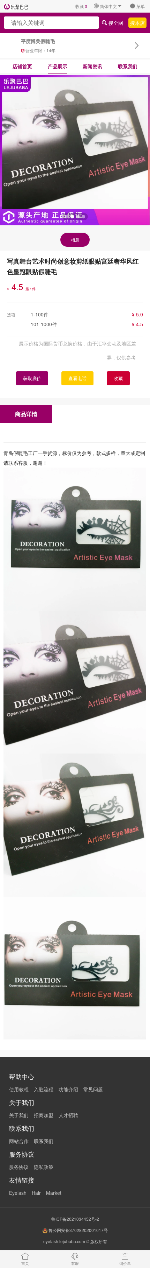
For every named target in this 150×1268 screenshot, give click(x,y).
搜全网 (115, 22)
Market (53, 1192)
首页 (25, 1263)
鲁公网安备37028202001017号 (77, 1230)
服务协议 (19, 1166)
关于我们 (19, 1115)
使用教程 (19, 1089)
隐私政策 (43, 1166)
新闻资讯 (92, 66)
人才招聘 (68, 1115)
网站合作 (19, 1140)
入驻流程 (43, 1089)
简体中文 (108, 6)
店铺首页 (22, 66)
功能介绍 (68, 1089)
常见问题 (93, 1089)
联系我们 (127, 66)
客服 (75, 1263)
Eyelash (18, 1192)
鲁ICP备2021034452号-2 (75, 1219)
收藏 (81, 6)
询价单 (125, 1263)
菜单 (140, 6)
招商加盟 (43, 1115)
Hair (36, 1192)
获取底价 (32, 378)
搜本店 (137, 22)
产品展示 (57, 66)
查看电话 (77, 378)
